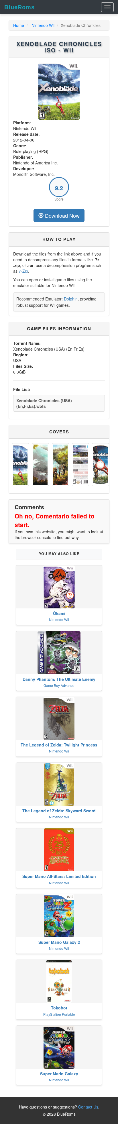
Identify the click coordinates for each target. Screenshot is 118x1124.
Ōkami (59, 613)
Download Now (62, 215)
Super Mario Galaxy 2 (59, 942)
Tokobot (59, 1008)
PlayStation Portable (59, 1014)
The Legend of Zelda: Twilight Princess (59, 745)
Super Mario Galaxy (59, 1073)
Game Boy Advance (59, 685)
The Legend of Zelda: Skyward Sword (59, 810)
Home (18, 25)
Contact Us (88, 1107)
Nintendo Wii (43, 25)
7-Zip (23, 271)
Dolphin (71, 299)
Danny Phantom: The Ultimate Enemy (59, 679)
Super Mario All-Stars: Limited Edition (59, 876)
